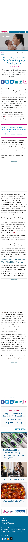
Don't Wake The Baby (14, 419)
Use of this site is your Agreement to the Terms (13, 529)
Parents (3, 312)
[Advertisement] (14, 15)
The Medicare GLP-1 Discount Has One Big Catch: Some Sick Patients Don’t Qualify (13, 454)
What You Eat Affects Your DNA (13, 502)
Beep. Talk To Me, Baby (14, 423)
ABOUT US (4, 518)
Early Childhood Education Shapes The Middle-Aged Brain (14, 415)
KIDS (2, 52)
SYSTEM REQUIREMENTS (8, 524)
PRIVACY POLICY (5, 520)
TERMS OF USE (5, 522)
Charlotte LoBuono (14, 66)
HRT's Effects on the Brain (13, 479)
